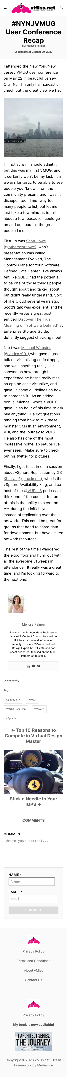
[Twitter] (38, 666)
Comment (13, 834)
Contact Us (33, 980)
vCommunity (11, 680)
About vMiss (33, 970)
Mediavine (45, 1065)
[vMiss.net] (33, 8)
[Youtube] (33, 666)
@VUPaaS (33, 490)
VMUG (32, 699)
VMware (39, 708)
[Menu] (5, 8)
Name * (15, 875)
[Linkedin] (28, 666)
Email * (16, 892)
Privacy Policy (33, 951)
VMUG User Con (16, 708)
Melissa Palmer (36, 45)
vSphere (11, 718)
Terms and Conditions (33, 961)
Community (13, 699)
